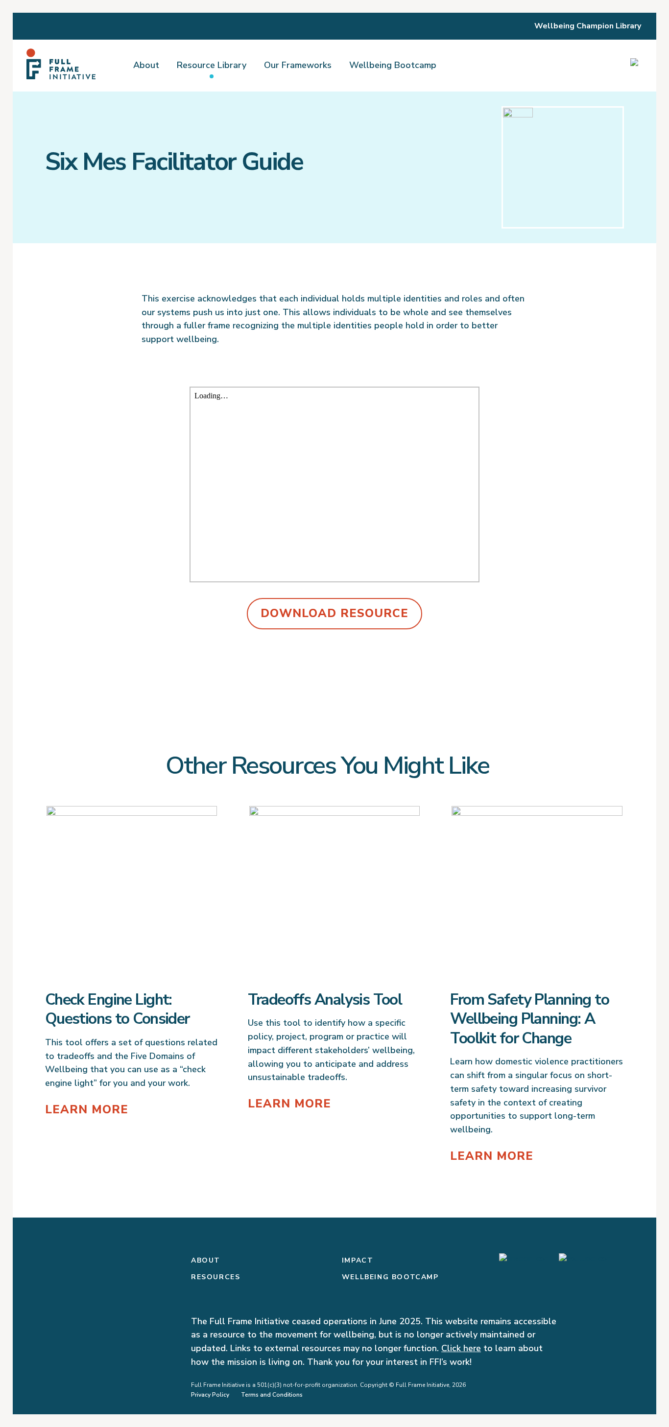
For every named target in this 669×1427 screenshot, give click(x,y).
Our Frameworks (298, 65)
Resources (215, 1277)
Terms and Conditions (272, 1395)
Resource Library (211, 65)
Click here (461, 1348)
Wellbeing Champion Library (587, 26)
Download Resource (334, 613)
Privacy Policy (210, 1395)
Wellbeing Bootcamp (392, 65)
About (146, 65)
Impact (358, 1260)
